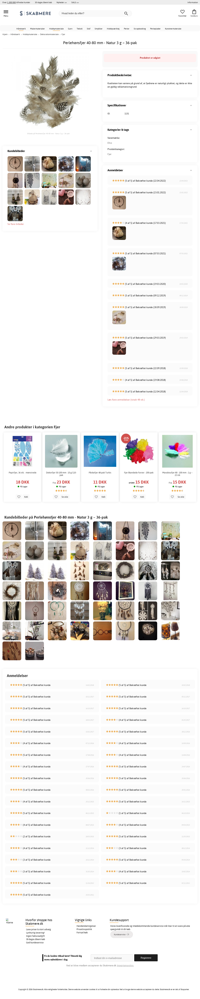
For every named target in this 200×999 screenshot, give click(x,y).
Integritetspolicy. (125, 965)
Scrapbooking (140, 28)
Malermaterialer (37, 28)
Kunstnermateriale (173, 28)
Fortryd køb (82, 932)
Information (193, 2)
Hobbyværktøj (113, 28)
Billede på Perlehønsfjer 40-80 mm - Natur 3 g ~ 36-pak (48, 133)
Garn (70, 28)
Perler (126, 28)
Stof (88, 28)
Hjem (5, 34)
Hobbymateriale (56, 28)
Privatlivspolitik (84, 929)
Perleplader (155, 28)
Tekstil (79, 28)
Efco (110, 142)
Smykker (98, 28)
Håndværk (21, 28)
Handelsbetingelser (86, 926)
